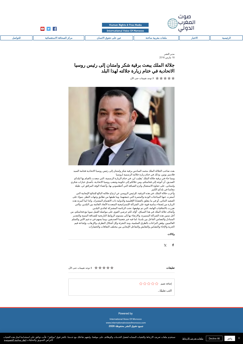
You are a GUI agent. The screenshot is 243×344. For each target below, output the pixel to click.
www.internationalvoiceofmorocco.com (126, 322)
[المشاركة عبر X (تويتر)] (164, 245)
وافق (229, 338)
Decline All (214, 338)
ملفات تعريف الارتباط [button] (192, 338)
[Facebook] (55, 29)
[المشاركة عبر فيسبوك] (173, 245)
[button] (125, 25)
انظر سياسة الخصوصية (15, 340)
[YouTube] (42, 29)
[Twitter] (49, 29)
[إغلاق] (239, 338)
